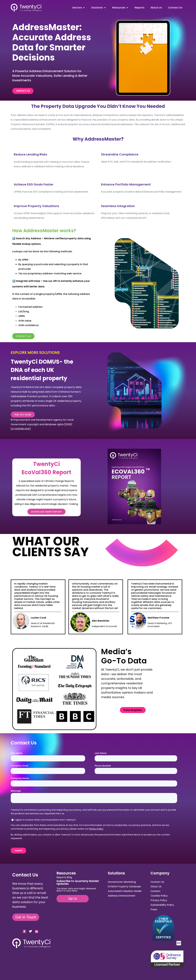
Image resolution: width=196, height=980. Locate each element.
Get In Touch (25, 917)
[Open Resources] (127, 7)
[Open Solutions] (105, 7)
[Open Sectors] (84, 7)
